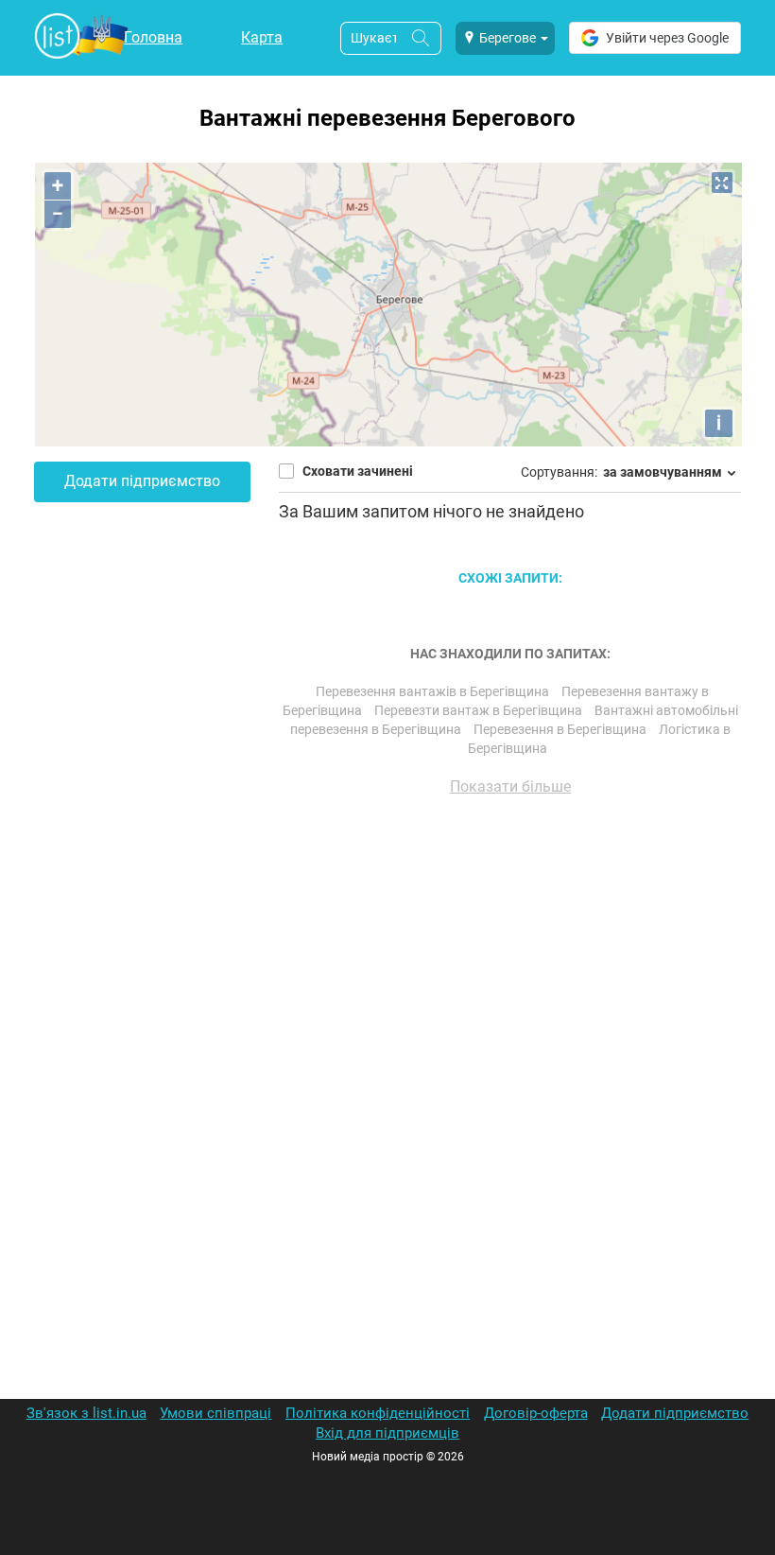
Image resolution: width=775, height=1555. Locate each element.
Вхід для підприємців (387, 1432)
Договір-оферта (536, 1413)
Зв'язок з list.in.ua (86, 1413)
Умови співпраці (215, 1413)
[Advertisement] (510, 1025)
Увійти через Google (667, 37)
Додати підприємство (142, 481)
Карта (262, 37)
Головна (153, 37)
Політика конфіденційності (377, 1413)
